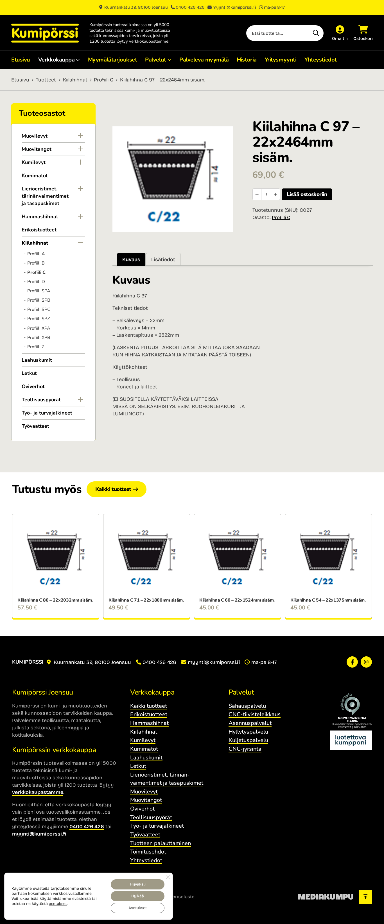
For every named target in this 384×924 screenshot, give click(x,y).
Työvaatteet (35, 426)
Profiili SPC (38, 309)
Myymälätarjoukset (112, 59)
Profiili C (103, 80)
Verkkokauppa (56, 59)
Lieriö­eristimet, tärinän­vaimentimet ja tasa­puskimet (45, 196)
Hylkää (137, 896)
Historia (246, 59)
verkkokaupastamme (37, 792)
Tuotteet (46, 80)
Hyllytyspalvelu (248, 732)
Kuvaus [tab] (131, 259)
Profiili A (36, 254)
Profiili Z (35, 347)
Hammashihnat (40, 216)
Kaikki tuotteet (113, 489)
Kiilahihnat (75, 80)
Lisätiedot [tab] (163, 259)
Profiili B (36, 263)
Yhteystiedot (320, 59)
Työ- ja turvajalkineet (47, 412)
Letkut (29, 373)
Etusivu (20, 59)
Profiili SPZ (38, 319)
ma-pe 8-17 (274, 7)
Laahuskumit (37, 360)
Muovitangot (36, 149)
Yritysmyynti (281, 59)
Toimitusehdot (148, 851)
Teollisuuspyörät (41, 399)
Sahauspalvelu (247, 706)
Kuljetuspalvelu (248, 740)
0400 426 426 (190, 7)
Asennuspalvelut (250, 723)
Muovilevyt (35, 136)
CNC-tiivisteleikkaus (255, 714)
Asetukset (137, 907)
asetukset (58, 903)
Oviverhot (33, 386)
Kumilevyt (34, 162)
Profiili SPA (38, 291)
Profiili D (36, 282)
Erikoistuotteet (39, 229)
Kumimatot (35, 175)
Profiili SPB (38, 300)
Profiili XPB (38, 337)
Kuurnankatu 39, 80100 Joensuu (135, 7)
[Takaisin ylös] (365, 897)
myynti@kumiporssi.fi (234, 7)
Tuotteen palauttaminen (160, 843)
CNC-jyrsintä (245, 749)
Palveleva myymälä (204, 59)
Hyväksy (138, 884)
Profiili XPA (38, 328)
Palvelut (155, 59)
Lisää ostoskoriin (307, 194)
